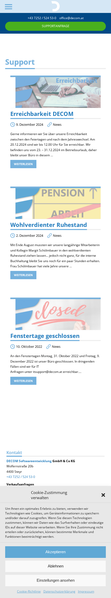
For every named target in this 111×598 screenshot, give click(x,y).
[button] (103, 495)
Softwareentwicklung (35, 461)
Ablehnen (56, 566)
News (57, 124)
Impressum (86, 591)
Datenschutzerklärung (59, 591)
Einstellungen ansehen (56, 580)
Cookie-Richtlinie (29, 591)
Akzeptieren (55, 552)
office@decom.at (71, 18)
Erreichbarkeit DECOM (42, 113)
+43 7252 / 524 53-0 (43, 18)
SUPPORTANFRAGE (55, 26)
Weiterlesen (23, 164)
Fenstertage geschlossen (45, 335)
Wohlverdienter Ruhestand (48, 224)
